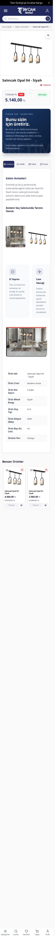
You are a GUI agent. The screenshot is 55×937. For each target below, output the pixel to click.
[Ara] (48, 18)
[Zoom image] (48, 35)
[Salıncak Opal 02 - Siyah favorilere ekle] (31, 470)
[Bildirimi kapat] (49, 3)
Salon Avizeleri (22, 26)
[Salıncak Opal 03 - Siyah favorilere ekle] (7, 470)
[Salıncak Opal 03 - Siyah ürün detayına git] (14, 477)
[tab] (8, 164)
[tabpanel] (26, 311)
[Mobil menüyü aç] (5, 10)
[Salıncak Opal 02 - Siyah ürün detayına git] (38, 477)
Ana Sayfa (7, 26)
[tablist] (26, 164)
